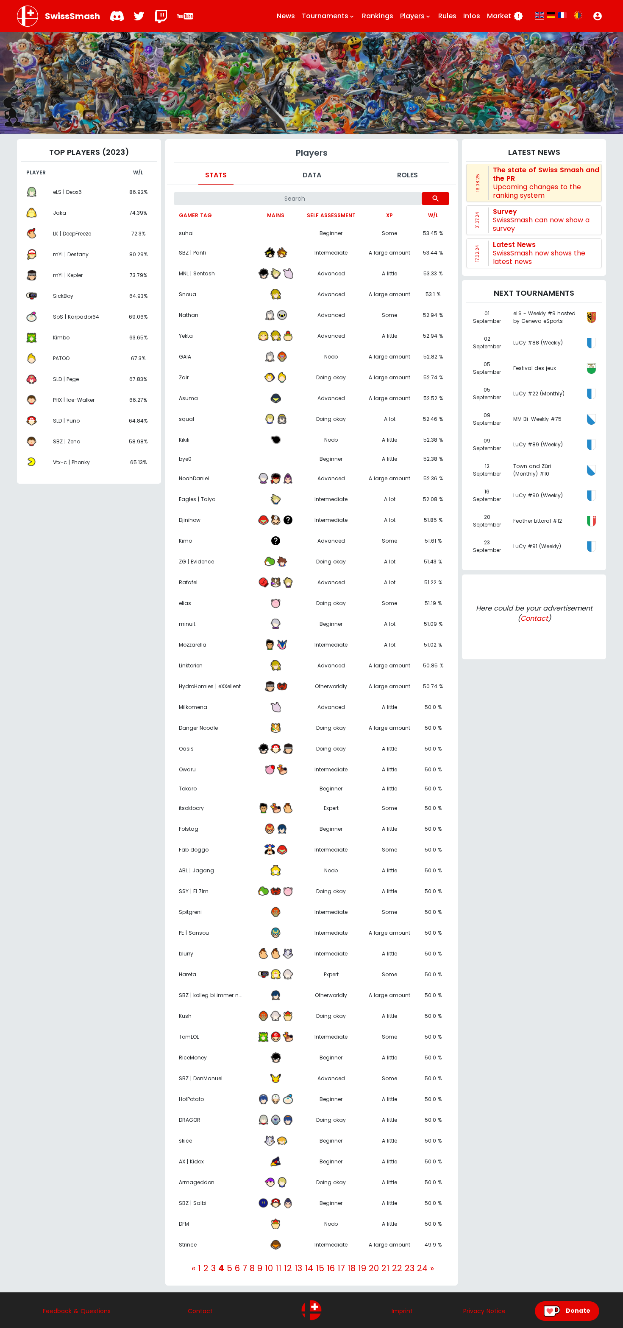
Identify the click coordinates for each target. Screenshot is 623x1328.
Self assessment (331, 215)
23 (409, 1268)
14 (309, 1268)
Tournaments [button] (328, 16)
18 (352, 1268)
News (286, 16)
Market (505, 16)
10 (269, 1268)
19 (362, 1268)
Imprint (402, 1311)
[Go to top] (311, 1310)
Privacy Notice (484, 1311)
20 (374, 1268)
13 (298, 1268)
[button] (597, 16)
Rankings (377, 16)
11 (278, 1268)
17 (341, 1268)
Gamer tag (195, 215)
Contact (534, 618)
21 (385, 1268)
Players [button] (415, 16)
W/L (433, 215)
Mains (275, 215)
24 (422, 1268)
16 (331, 1268)
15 (320, 1268)
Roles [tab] (407, 175)
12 (288, 1268)
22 (397, 1268)
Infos (471, 16)
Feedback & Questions (77, 1311)
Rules (447, 16)
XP (389, 215)
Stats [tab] (216, 175)
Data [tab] (312, 175)
